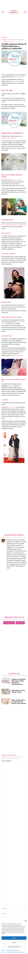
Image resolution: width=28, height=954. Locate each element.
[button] (25, 921)
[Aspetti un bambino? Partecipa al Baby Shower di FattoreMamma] (5, 680)
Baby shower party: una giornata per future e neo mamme (19, 701)
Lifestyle (4, 37)
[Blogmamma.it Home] (14, 11)
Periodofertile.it (15, 81)
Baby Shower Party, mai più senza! (18, 691)
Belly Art (10, 386)
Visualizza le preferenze (14, 946)
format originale (18, 180)
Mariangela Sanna (5, 39)
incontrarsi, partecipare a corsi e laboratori (14, 225)
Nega (14, 942)
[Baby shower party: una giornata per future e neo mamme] (5, 701)
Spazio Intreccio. (18, 355)
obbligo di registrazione (8, 138)
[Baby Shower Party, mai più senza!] (5, 692)
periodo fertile (20, 622)
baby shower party (9, 622)
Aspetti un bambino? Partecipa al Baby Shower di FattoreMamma (19, 681)
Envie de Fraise (10, 407)
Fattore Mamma (18, 77)
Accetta (14, 938)
